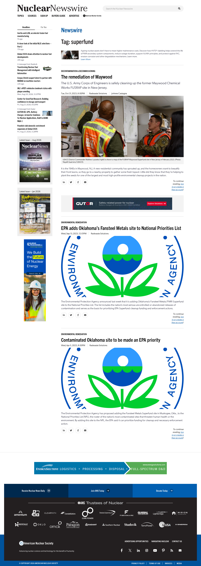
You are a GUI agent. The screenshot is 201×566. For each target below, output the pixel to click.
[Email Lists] (180, 550)
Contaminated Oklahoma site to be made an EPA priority (110, 340)
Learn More (86, 59)
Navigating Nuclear (160, 541)
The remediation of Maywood (86, 76)
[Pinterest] (163, 550)
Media (179, 563)
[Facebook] (121, 550)
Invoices (168, 563)
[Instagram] (146, 550)
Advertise (74, 15)
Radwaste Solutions (98, 93)
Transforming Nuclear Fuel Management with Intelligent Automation (28, 70)
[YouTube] (155, 550)
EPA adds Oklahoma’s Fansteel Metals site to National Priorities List (121, 228)
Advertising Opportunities (136, 541)
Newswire (71, 29)
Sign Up (44, 15)
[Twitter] (130, 550)
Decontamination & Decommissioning (78, 71)
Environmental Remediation (74, 222)
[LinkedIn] (138, 550)
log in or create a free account (178, 186)
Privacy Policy (138, 563)
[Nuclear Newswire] (172, 550)
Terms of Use (154, 563)
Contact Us (177, 541)
